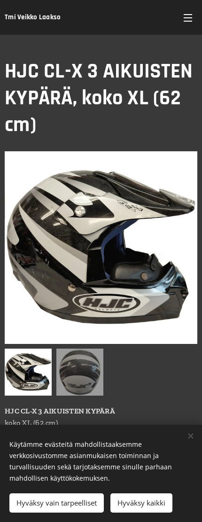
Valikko (188, 17)
